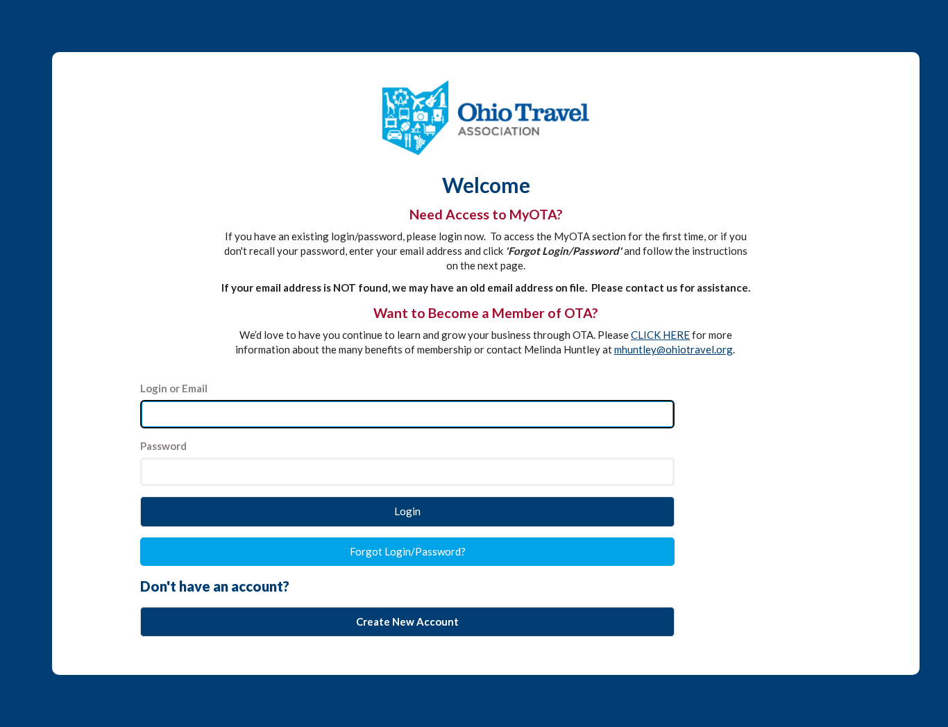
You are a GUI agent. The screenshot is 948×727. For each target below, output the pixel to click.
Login (407, 511)
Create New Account (407, 621)
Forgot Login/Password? (408, 551)
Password (163, 446)
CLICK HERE (660, 334)
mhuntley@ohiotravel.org (673, 349)
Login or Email (174, 388)
